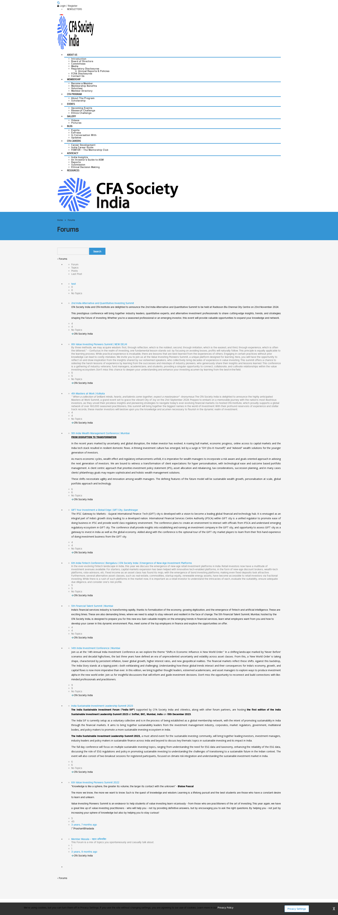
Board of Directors (82, 61)
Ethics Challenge (81, 112)
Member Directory (82, 90)
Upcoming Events (81, 108)
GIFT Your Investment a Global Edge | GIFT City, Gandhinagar (104, 509)
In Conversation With (84, 135)
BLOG (69, 126)
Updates (76, 137)
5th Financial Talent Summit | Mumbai (92, 605)
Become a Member (82, 83)
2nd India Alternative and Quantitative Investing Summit (102, 303)
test (73, 283)
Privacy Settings (296, 908)
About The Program (83, 98)
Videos (75, 120)
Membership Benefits (84, 85)
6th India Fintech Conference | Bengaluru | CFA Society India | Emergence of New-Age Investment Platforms (131, 562)
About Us (72, 54)
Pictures (76, 122)
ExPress (76, 132)
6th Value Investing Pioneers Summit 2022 (95, 782)
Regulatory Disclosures (85, 68)
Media (74, 66)
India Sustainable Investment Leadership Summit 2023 (102, 705)
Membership (74, 79)
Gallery (71, 116)
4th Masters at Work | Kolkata (88, 393)
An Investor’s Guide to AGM (87, 159)
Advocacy (72, 153)
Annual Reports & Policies (93, 71)
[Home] (118, 194)
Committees (78, 63)
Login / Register (68, 5)
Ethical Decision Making (85, 167)
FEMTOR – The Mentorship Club (89, 149)
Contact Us (77, 76)
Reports (76, 162)
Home (60, 220)
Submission (78, 164)
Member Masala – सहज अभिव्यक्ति (88, 838)
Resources (73, 170)
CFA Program (74, 94)
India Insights (79, 157)
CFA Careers (74, 140)
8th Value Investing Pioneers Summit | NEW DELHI (99, 344)
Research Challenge (83, 110)
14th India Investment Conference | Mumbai (95, 648)
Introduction (78, 58)
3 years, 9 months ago (84, 851)
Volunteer (77, 88)
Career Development (83, 144)
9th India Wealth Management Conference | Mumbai (100, 433)
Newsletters (74, 9)
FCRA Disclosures (81, 73)
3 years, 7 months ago (84, 824)
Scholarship (78, 100)
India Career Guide (82, 147)
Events (71, 104)
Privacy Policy (225, 907)
